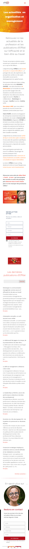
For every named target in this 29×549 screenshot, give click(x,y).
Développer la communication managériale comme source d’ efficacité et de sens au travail (12, 290)
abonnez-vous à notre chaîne (15, 181)
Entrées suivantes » (20, 474)
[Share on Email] (8, 547)
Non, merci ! (14, 548)
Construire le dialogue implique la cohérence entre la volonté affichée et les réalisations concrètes (14, 450)
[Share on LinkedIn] (14, 547)
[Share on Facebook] (21, 547)
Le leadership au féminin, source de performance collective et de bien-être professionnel (13, 395)
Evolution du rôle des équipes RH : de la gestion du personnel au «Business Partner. (14, 421)
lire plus (5, 311)
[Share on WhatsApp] (11, 547)
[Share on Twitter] (17, 547)
